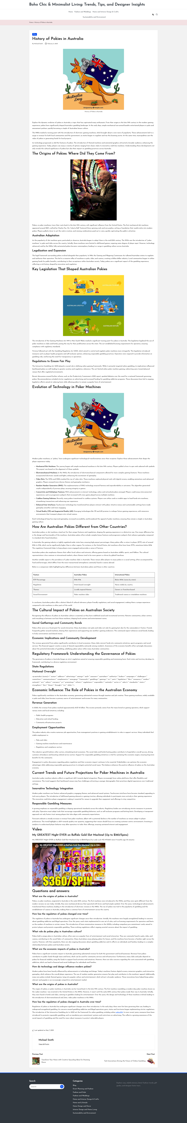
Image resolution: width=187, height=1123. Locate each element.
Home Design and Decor (82, 1106)
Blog (34, 34)
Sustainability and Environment (84, 1113)
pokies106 (119, 1012)
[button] (44, 1044)
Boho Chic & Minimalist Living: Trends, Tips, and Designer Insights (87, 5)
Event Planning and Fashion (83, 1089)
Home (31, 22)
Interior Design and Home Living (85, 1109)
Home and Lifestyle (80, 1102)
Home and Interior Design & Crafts (86, 1099)
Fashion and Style (79, 1092)
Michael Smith (46, 1040)
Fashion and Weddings (81, 1096)
